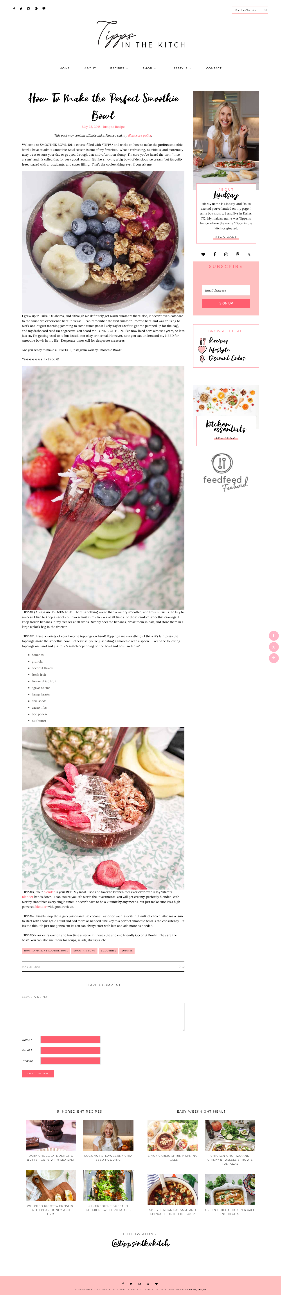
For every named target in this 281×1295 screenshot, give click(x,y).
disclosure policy (139, 135)
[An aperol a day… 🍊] (163, 1263)
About (90, 68)
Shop (147, 68)
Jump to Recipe (114, 127)
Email (27, 1050)
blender (49, 892)
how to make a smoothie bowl (46, 950)
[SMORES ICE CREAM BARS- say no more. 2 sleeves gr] (257, 1263)
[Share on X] (274, 647)
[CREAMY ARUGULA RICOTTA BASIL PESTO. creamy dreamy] (210, 1263)
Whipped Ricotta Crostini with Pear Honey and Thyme (51, 1210)
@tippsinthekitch (141, 1243)
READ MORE (226, 237)
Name (27, 1040)
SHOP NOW (226, 437)
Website (27, 1061)
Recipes (117, 68)
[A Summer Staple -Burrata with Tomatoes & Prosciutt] (23, 1263)
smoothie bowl (84, 950)
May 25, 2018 (91, 127)
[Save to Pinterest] (274, 658)
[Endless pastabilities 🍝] (117, 1263)
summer (127, 950)
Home (64, 68)
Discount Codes (226, 358)
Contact (214, 68)
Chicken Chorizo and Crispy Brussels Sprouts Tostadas (230, 1159)
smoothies (108, 950)
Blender (27, 897)
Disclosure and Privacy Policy (138, 1289)
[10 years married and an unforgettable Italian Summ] (70, 1263)
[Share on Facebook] (274, 636)
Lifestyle (179, 68)
